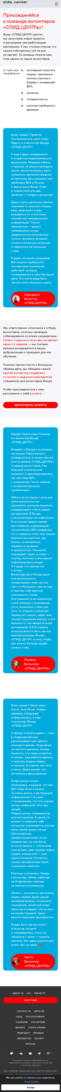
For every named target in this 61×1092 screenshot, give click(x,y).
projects (39, 993)
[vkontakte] (21, 1053)
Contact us (24, 1011)
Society (39, 1039)
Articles (39, 1011)
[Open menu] (56, 5)
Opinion (30, 1044)
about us (18, 993)
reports (20, 1028)
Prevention (24, 1039)
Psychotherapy (35, 1017)
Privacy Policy (31, 1081)
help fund (30, 1000)
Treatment (23, 1033)
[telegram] (39, 1053)
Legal (19, 1017)
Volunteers (38, 1022)
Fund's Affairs (37, 1028)
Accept (30, 1087)
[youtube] (30, 1053)
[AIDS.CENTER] (15, 4)
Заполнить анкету (30, 405)
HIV (29, 993)
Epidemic (38, 1033)
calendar (22, 1022)
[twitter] (11, 1053)
